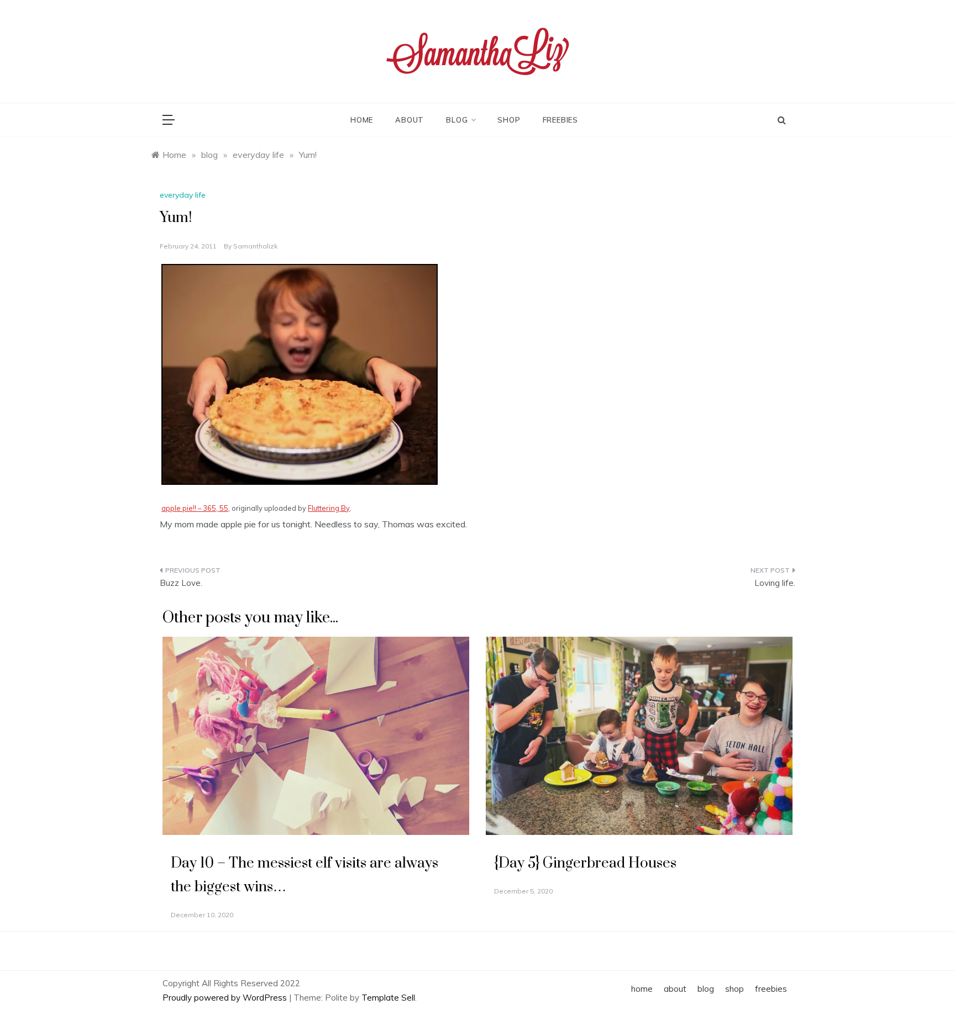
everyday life (183, 195)
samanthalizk (255, 246)
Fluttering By (329, 508)
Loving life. (774, 583)
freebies (560, 119)
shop (508, 119)
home (361, 119)
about (409, 119)
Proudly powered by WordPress (225, 997)
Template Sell (388, 997)
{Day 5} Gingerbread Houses (585, 863)
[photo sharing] (299, 373)
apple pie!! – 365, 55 (194, 508)
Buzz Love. (181, 583)
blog (457, 119)
